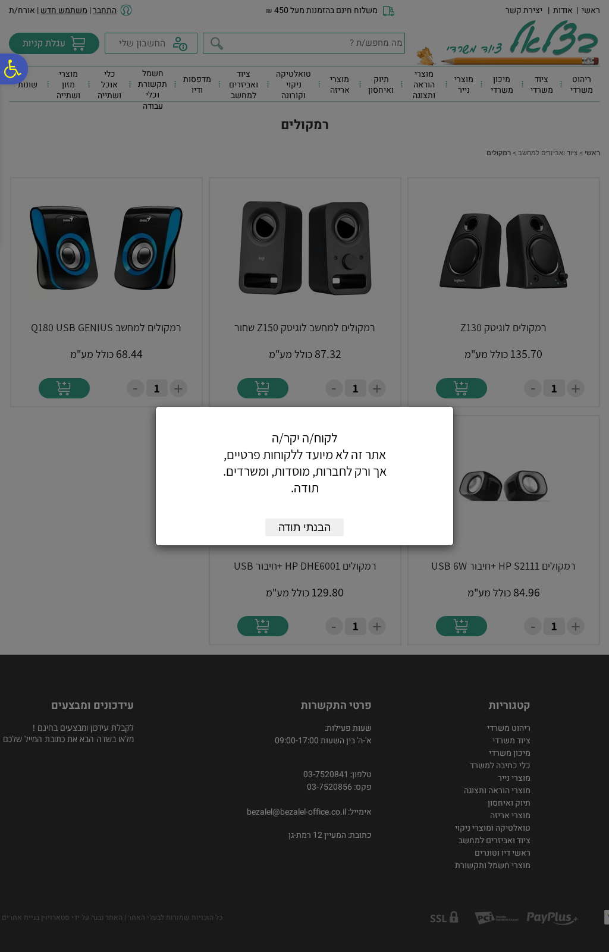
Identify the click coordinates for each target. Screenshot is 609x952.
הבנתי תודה (304, 527)
